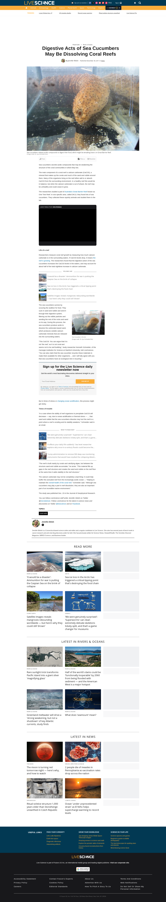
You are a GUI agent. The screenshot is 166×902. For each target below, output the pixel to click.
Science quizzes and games (120, 836)
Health (53, 8)
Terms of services (64, 386)
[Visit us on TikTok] (106, 3)
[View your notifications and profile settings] (135, 3)
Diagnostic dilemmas (54, 841)
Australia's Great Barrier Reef (76, 192)
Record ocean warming (85, 13)
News (103, 61)
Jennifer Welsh (73, 61)
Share (43, 159)
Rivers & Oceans (88, 44)
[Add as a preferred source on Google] (83, 869)
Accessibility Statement (25, 879)
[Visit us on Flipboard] (103, 3)
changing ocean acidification (68, 401)
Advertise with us (93, 883)
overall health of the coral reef (60, 483)
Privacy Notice (45, 388)
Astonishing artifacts (53, 844)
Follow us (82, 159)
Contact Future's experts (61, 879)
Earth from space (52, 838)
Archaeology (43, 8)
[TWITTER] (43, 525)
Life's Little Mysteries (54, 836)
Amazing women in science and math (91, 840)
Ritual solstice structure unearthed (109, 13)
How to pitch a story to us (98, 886)
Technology (91, 8)
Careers (17, 886)
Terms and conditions (130, 879)
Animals (33, 8)
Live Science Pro (132, 13)
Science (62, 8)
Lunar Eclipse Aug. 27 (45, 13)
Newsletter (93, 159)
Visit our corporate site (119, 863)
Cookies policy (56, 883)
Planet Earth (72, 8)
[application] (67, 225)
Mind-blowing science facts (120, 848)
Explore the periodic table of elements (91, 843)
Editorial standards (58, 886)
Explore (101, 8)
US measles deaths (65, 13)
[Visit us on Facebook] (90, 3)
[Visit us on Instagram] (96, 3)
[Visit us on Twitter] (93, 3)
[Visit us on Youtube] (100, 3)
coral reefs (43, 513)
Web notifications (128, 883)
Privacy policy (20, 883)
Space (82, 8)
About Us (89, 879)
